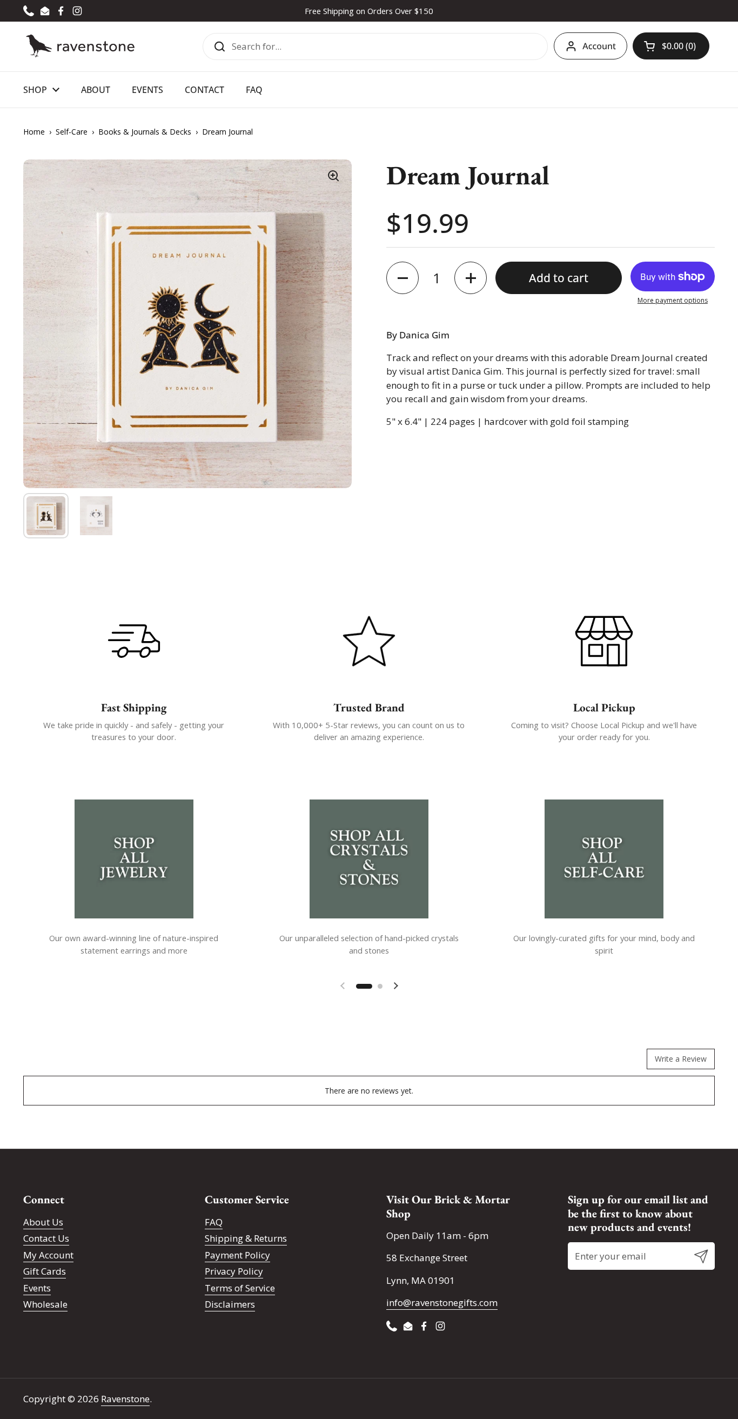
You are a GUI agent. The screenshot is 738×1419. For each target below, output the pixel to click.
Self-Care (72, 131)
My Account (48, 1255)
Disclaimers (230, 1304)
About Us (43, 1222)
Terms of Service (240, 1288)
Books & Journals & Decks (144, 131)
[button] (671, 45)
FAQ (214, 1222)
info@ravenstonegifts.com (442, 1302)
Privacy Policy (234, 1271)
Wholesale (45, 1304)
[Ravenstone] (80, 46)
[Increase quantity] (470, 278)
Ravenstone (125, 1399)
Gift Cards (44, 1271)
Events (37, 1288)
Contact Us (46, 1238)
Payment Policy (237, 1255)
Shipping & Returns (246, 1238)
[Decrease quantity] (402, 278)
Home (34, 131)
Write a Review (681, 1059)
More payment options (673, 300)
